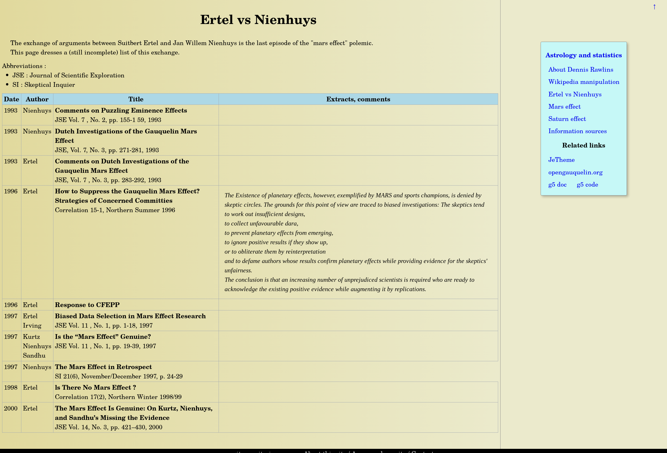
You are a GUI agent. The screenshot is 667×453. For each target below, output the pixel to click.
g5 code (587, 184)
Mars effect (564, 106)
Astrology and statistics (584, 55)
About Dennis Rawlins (580, 69)
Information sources (577, 130)
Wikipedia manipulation (584, 81)
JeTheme (561, 159)
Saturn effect (567, 118)
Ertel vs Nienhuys (575, 94)
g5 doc (557, 184)
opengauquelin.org (575, 171)
